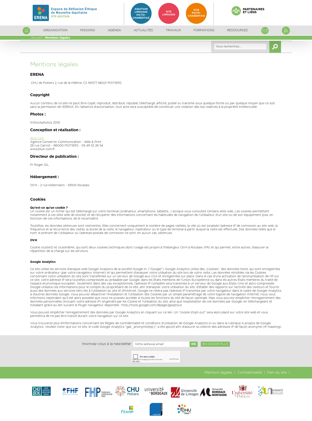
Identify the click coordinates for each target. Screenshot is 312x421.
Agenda (114, 30)
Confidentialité (250, 372)
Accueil (36, 37)
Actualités (143, 30)
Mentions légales (57, 37)
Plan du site (277, 372)
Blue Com (37, 138)
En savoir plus (215, 344)
